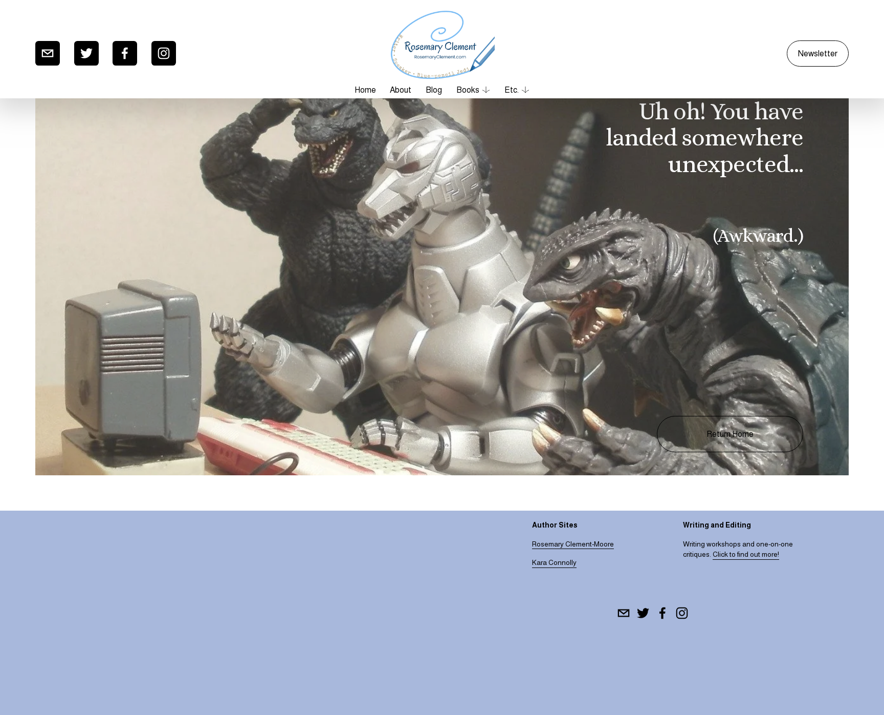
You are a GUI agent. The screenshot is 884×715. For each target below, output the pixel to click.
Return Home (730, 434)
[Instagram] (163, 53)
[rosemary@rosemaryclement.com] (47, 53)
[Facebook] (125, 53)
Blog (434, 90)
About (400, 90)
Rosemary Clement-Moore (573, 544)
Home (365, 90)
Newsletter (817, 53)
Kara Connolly (554, 562)
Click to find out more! (746, 554)
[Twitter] (86, 53)
